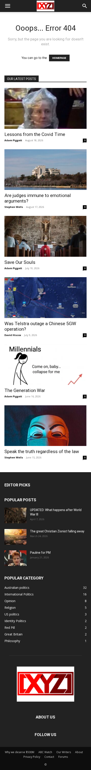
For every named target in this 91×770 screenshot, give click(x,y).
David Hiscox (12, 335)
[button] (7, 6)
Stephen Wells (13, 207)
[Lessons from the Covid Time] (45, 108)
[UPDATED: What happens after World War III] (15, 515)
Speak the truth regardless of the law (41, 451)
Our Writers (63, 752)
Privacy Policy (31, 757)
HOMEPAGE (59, 58)
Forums (63, 757)
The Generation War (24, 390)
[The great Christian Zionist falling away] (15, 537)
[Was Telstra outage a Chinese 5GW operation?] (45, 297)
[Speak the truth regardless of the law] (45, 425)
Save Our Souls (19, 262)
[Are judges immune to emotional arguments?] (45, 169)
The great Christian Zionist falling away (57, 531)
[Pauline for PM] (15, 558)
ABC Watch (45, 752)
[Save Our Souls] (45, 236)
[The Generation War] (45, 364)
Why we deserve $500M (19, 752)
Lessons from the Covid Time (34, 134)
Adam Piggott (13, 140)
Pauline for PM (40, 552)
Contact (49, 757)
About (79, 752)
